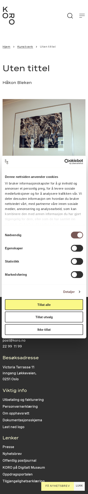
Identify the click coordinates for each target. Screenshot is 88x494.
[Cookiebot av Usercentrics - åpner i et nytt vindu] (64, 162)
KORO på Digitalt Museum (24, 468)
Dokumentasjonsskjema (22, 420)
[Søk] (70, 15)
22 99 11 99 (12, 346)
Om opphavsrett (16, 413)
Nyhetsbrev (12, 454)
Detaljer (69, 292)
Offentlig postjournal (19, 461)
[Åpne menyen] (82, 15)
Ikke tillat (44, 329)
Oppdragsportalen (18, 474)
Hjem (6, 46)
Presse (8, 447)
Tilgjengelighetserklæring (24, 481)
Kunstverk (25, 46)
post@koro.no (14, 340)
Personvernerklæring (20, 407)
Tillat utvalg (44, 317)
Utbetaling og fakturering (23, 400)
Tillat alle (44, 304)
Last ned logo (13, 427)
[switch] (77, 248)
